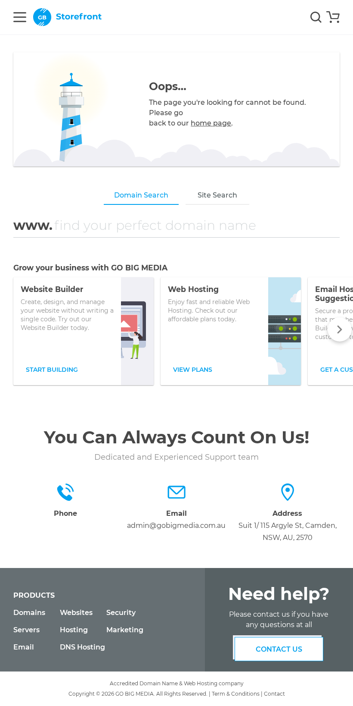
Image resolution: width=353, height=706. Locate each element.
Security (121, 613)
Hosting (74, 630)
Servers (26, 630)
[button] (340, 329)
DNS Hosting (82, 647)
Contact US (279, 649)
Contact (274, 693)
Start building (52, 369)
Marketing (124, 630)
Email (23, 647)
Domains (29, 613)
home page (211, 123)
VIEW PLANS (192, 369)
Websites (76, 613)
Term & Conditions (236, 693)
